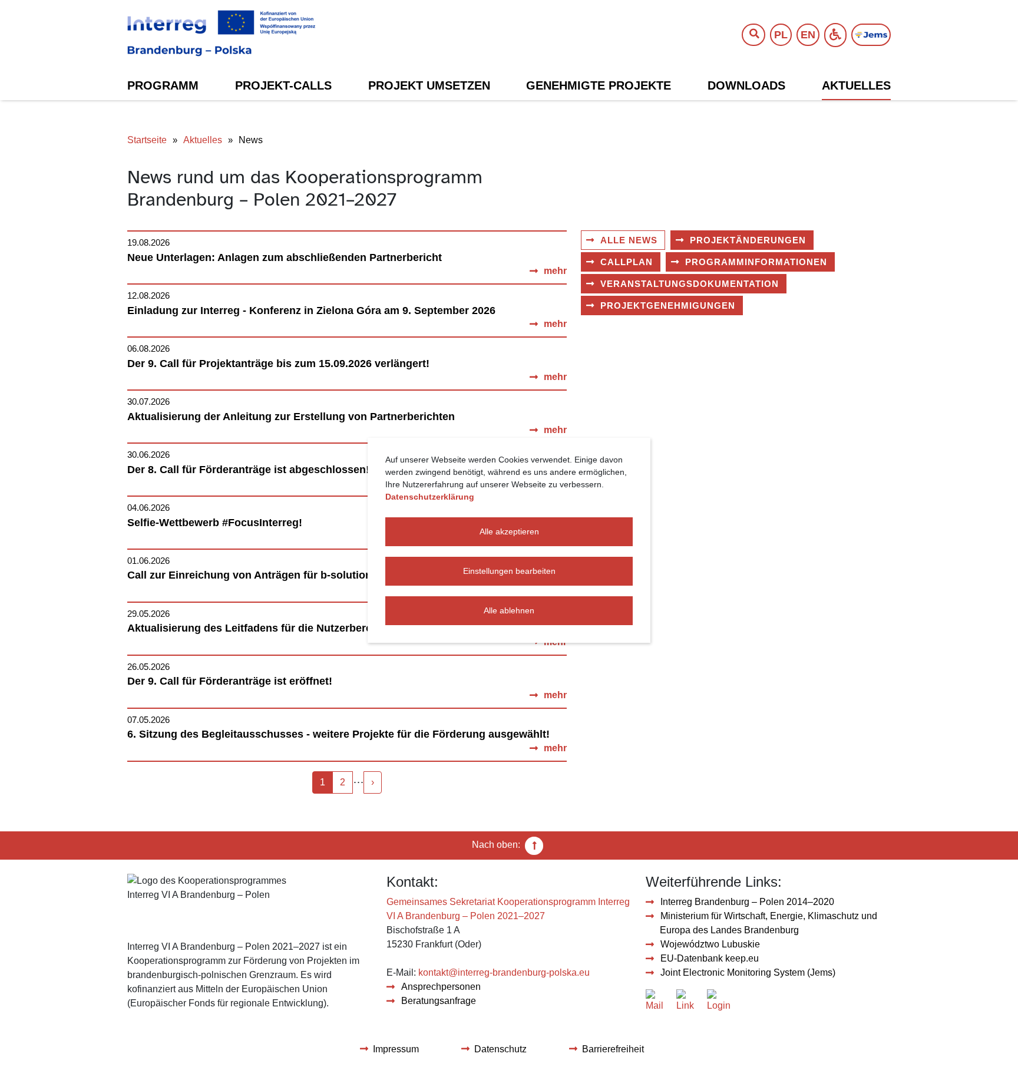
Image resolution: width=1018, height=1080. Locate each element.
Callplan (626, 262)
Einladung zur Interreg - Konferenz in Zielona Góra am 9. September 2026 (311, 310)
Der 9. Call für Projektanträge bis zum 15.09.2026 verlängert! (278, 363)
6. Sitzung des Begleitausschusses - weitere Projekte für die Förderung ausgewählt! (338, 734)
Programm (163, 85)
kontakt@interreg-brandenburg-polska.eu (504, 972)
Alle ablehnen (509, 610)
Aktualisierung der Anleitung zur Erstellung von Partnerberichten (291, 416)
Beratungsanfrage (438, 1001)
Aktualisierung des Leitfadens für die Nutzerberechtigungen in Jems (299, 628)
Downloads (746, 85)
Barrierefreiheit (613, 1049)
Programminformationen (756, 262)
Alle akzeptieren (509, 531)
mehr (555, 271)
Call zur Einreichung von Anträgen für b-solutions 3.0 (261, 575)
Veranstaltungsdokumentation (689, 284)
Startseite (147, 140)
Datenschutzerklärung (429, 496)
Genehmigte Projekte (598, 85)
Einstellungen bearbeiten (509, 571)
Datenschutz (500, 1049)
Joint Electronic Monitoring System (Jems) (747, 972)
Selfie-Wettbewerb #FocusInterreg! (214, 523)
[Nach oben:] (534, 845)
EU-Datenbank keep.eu (709, 958)
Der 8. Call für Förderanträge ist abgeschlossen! (248, 469)
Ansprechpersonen (441, 987)
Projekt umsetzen (429, 85)
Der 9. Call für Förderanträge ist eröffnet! (229, 681)
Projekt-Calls (283, 85)
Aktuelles (856, 85)
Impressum (396, 1049)
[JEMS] (871, 35)
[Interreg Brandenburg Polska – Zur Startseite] (221, 33)
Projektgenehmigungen (667, 305)
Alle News (628, 240)
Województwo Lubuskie (710, 944)
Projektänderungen (748, 240)
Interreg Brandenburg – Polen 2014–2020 (747, 902)
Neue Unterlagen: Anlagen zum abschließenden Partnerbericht (284, 257)
